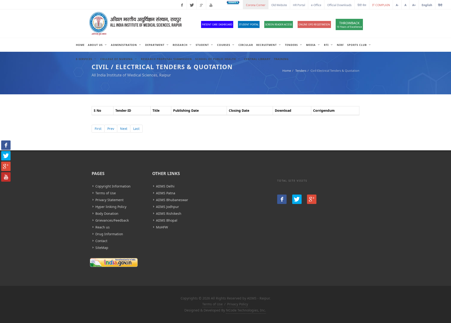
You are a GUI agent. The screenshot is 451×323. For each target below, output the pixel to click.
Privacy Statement (109, 200)
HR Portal (299, 5)
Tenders (300, 70)
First (98, 128)
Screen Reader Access (278, 24)
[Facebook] (182, 5)
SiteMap (101, 247)
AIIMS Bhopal (166, 220)
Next (123, 128)
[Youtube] (211, 5)
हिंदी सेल (362, 5)
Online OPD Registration (314, 24)
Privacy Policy (237, 304)
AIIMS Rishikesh (168, 213)
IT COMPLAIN (381, 5)
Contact (101, 241)
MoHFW (162, 227)
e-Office (316, 5)
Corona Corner (255, 5)
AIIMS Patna (165, 193)
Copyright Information (113, 186)
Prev (110, 128)
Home (286, 70)
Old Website (279, 5)
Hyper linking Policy (110, 206)
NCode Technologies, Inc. (246, 310)
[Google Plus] (201, 5)
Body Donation (106, 213)
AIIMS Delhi (165, 186)
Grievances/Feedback (112, 220)
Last (136, 128)
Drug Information (109, 234)
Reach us (102, 227)
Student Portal (249, 24)
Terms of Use (105, 193)
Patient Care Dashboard (217, 24)
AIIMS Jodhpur (167, 206)
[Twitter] (191, 5)
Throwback (349, 24)
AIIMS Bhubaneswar (172, 200)
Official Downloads (339, 5)
